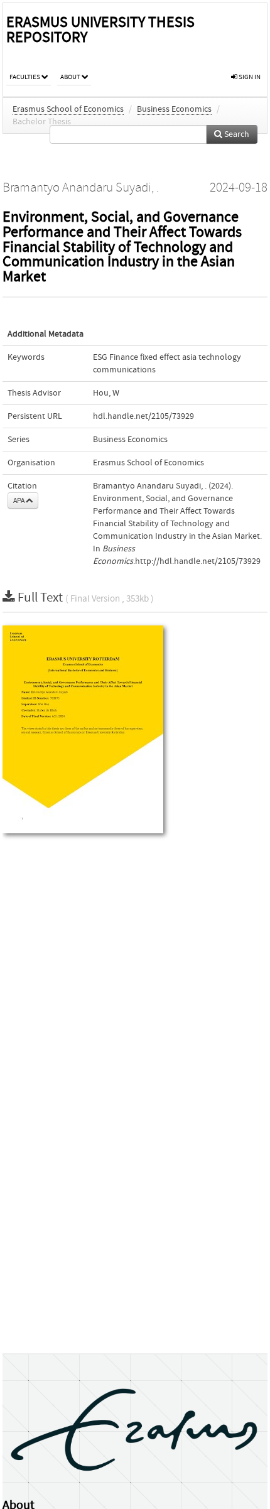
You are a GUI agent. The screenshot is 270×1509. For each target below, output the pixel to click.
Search (235, 134)
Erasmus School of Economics (68, 109)
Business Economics (174, 109)
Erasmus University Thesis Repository (100, 30)
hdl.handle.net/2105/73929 (143, 416)
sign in (249, 77)
